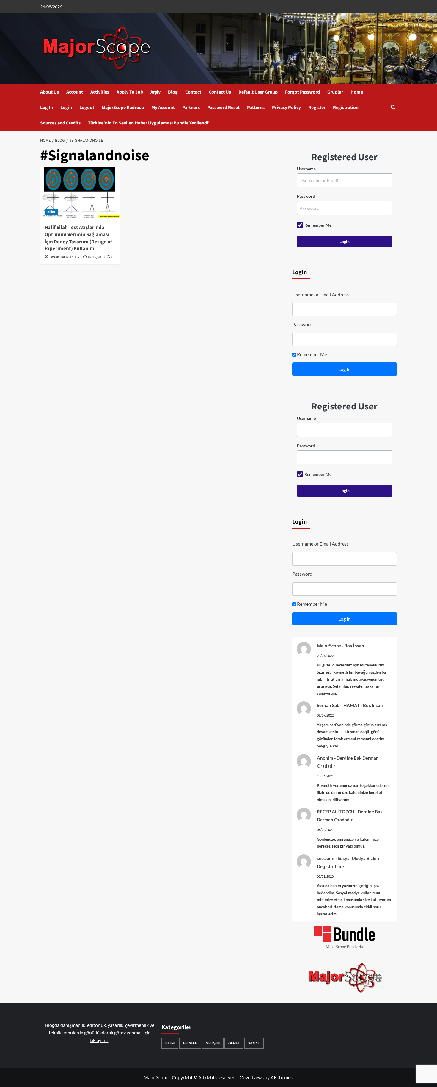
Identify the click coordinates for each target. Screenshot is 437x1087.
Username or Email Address (320, 294)
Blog (173, 92)
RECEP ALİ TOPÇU (335, 811)
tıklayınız (99, 1040)
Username (306, 168)
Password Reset (223, 107)
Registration (346, 107)
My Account (163, 107)
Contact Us (220, 92)
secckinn (325, 858)
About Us (49, 92)
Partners (191, 107)
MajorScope (329, 645)
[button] (393, 107)
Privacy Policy (286, 107)
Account (74, 92)
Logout (86, 107)
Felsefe (190, 1043)
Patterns (256, 107)
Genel (234, 1043)
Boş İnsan (354, 645)
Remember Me (317, 225)
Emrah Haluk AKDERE (65, 257)
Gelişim (213, 1043)
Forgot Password (302, 92)
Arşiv (155, 92)
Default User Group (258, 92)
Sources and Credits (60, 123)
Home (356, 92)
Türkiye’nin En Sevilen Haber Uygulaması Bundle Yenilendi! (149, 123)
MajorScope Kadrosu (123, 107)
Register (317, 107)
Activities (99, 92)
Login (66, 107)
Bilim (51, 211)
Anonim (325, 758)
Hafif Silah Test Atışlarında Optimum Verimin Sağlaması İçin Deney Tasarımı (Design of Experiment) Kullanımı (78, 238)
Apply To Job (130, 92)
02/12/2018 (96, 257)
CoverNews (252, 1077)
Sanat (254, 1043)
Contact (193, 92)
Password (306, 196)
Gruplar (335, 92)
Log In (46, 107)
